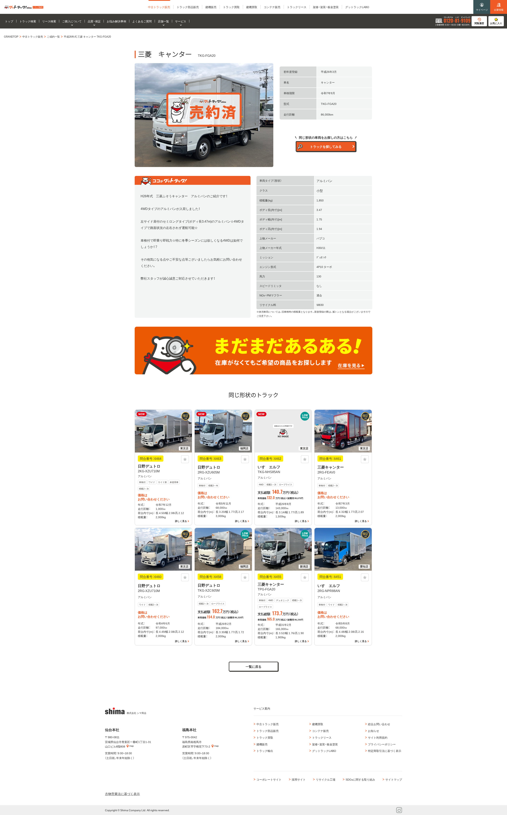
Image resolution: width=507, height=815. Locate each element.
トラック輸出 (264, 751)
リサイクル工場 (325, 779)
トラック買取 (264, 737)
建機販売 (262, 744)
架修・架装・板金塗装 (325, 744)
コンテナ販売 (320, 731)
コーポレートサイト (268, 779)
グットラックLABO (324, 751)
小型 (319, 190)
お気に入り (496, 23)
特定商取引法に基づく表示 (384, 751)
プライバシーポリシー (382, 744)
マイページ (482, 9)
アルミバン (324, 180)
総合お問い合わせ (379, 724)
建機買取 (317, 724)
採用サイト (299, 779)
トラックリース (322, 737)
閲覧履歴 (479, 23)
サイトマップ (393, 779)
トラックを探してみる (326, 146)
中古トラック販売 (267, 724)
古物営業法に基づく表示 (122, 793)
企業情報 (498, 9)
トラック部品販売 (267, 731)
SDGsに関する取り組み (360, 779)
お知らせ (373, 731)
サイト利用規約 (377, 737)
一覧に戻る (253, 666)
